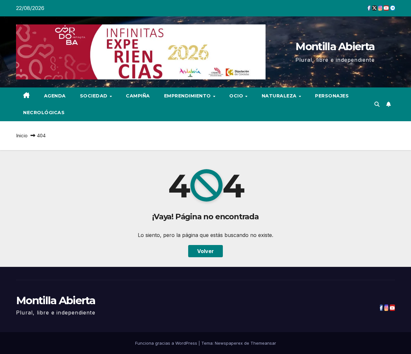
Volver (205, 251)
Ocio (237, 96)
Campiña (138, 96)
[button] (377, 104)
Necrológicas (44, 112)
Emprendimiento (188, 96)
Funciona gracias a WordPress (166, 343)
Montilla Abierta (334, 46)
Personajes (332, 96)
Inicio (22, 135)
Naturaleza (280, 96)
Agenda (55, 96)
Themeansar (263, 343)
